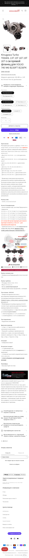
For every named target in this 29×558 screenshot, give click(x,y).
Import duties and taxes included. (8, 74)
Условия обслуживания (23, 552)
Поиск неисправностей (8, 527)
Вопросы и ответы (7, 524)
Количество (3, 117)
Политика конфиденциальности (9, 552)
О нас (4, 491)
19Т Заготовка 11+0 (21, 102)
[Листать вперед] (27, 48)
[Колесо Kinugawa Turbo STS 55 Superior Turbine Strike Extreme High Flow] (14, 271)
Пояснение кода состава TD (10, 498)
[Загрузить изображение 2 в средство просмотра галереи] (14, 48)
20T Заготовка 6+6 (7, 105)
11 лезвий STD (6, 111)
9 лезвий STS (17, 111)
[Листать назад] (1, 48)
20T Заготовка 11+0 (21, 105)
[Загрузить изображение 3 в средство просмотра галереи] (22, 48)
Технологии (5, 501)
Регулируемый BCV (8, 92)
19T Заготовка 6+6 (7, 102)
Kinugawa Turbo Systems (9, 550)
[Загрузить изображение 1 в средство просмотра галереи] (6, 48)
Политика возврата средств (22, 550)
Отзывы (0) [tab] (7, 452)
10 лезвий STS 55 (7, 114)
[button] (3, 10)
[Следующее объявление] (26, 3)
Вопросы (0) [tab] (21, 452)
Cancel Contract (6, 521)
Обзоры (5, 495)
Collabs (4, 517)
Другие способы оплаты (14, 133)
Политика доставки (9, 555)
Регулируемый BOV (8, 96)
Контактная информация (20, 555)
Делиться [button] (5, 441)
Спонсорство (6, 514)
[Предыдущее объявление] (2, 3)
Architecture (5, 511)
